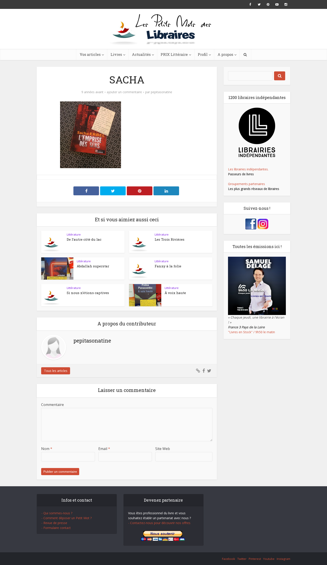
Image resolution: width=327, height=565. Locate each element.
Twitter (241, 559)
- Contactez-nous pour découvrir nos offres (159, 523)
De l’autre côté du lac (84, 239)
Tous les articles (55, 371)
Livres (116, 54)
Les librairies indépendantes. (248, 169)
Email (104, 448)
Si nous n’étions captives (88, 293)
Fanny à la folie (168, 266)
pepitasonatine (161, 92)
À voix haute (175, 293)
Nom (46, 448)
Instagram (283, 559)
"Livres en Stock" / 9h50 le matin (251, 332)
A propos (225, 54)
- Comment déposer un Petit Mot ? (66, 518)
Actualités (141, 54)
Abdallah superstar (93, 266)
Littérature (74, 234)
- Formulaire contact (56, 528)
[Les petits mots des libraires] (163, 29)
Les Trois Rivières (169, 239)
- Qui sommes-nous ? (56, 513)
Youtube (269, 559)
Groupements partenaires (246, 184)
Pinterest (255, 559)
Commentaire (52, 404)
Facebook (228, 559)
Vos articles (90, 54)
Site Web (162, 448)
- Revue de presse (54, 523)
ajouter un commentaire (124, 92)
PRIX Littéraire (174, 54)
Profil (203, 54)
